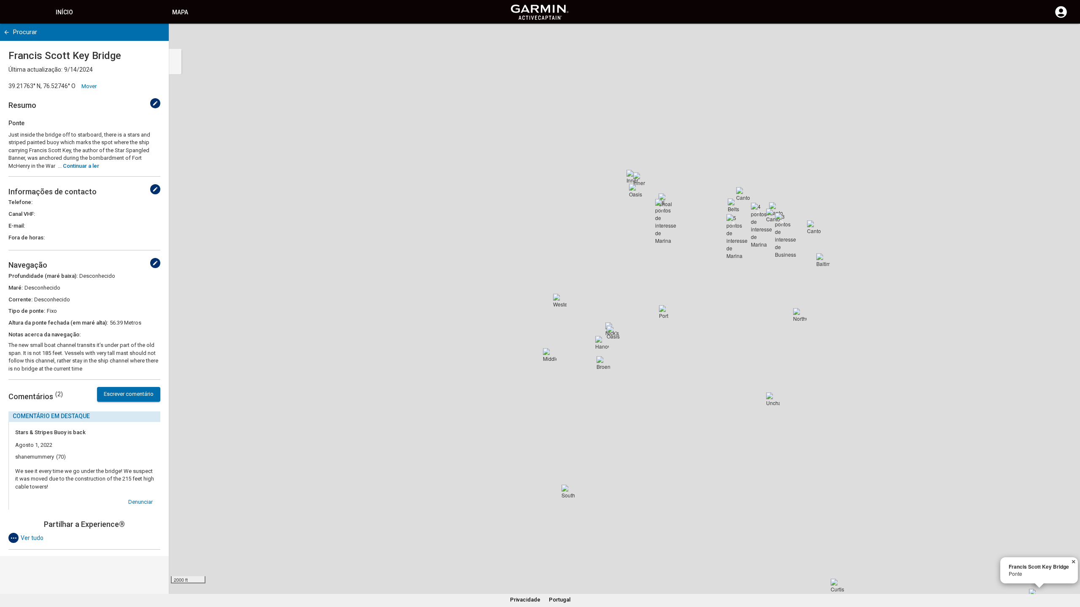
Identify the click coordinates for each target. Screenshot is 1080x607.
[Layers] (1066, 38)
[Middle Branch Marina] (549, 355)
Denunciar (140, 502)
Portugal (559, 599)
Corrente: (20, 299)
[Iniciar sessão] (1061, 16)
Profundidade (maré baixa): (43, 276)
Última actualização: (35, 69)
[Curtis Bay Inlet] (837, 585)
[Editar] (155, 103)
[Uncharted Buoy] (773, 399)
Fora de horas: (26, 237)
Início (64, 12)
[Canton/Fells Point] (743, 194)
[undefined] (6, 32)
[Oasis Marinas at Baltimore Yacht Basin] (613, 332)
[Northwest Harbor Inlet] (800, 315)
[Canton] (773, 215)
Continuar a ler (81, 166)
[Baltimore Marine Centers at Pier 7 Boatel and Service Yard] (823, 260)
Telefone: (20, 202)
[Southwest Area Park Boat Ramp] (568, 491)
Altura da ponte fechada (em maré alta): (58, 323)
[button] (1069, 568)
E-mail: (16, 226)
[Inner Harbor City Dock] (640, 179)
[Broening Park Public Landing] (603, 363)
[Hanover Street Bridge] (602, 342)
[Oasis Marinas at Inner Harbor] (636, 190)
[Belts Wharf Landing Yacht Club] (734, 205)
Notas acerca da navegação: (44, 334)
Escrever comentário (129, 394)
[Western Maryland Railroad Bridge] (560, 300)
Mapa (180, 12)
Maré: (15, 288)
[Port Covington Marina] (665, 312)
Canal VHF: (21, 214)
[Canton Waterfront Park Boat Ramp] (814, 227)
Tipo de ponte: (26, 311)
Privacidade (525, 599)
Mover (89, 86)
